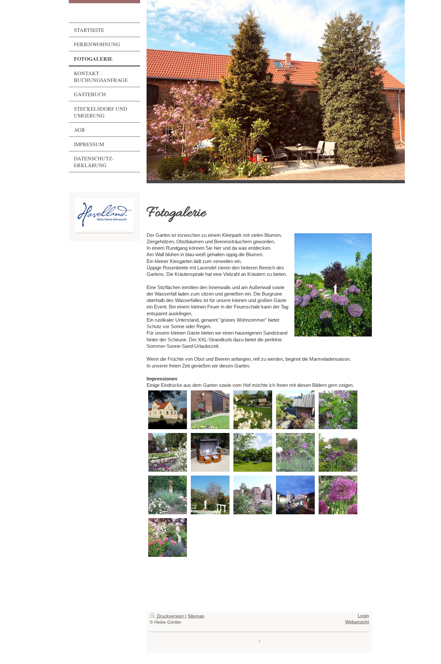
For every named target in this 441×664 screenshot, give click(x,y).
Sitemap (196, 616)
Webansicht (357, 621)
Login (363, 615)
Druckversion (170, 616)
